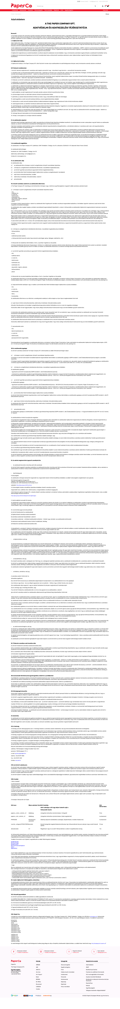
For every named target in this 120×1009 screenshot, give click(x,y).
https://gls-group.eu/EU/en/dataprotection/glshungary (23, 495)
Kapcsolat (105, 10)
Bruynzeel (39, 984)
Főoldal (12, 14)
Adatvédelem (18, 14)
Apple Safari (14, 848)
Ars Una (38, 972)
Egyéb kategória (69, 10)
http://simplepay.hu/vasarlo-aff (98, 943)
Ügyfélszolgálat (90, 988)
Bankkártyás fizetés (91, 969)
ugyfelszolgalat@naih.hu (20, 753)
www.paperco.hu (93, 916)
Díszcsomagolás (39, 10)
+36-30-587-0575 (103, 1)
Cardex (38, 989)
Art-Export (39, 974)
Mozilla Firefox (14, 844)
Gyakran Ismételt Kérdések (93, 977)
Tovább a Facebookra (22, 952)
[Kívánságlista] (105, 6)
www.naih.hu (18, 760)
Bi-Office (38, 981)
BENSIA (38, 979)
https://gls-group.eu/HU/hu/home (24, 485)
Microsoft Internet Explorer (18, 845)
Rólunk (88, 985)
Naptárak (56, 10)
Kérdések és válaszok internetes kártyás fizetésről (97, 980)
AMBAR (38, 964)
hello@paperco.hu (94, 1)
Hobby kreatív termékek (67, 972)
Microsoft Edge (15, 843)
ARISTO (38, 969)
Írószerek (30, 10)
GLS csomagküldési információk (95, 974)
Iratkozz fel (76, 952)
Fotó (62, 10)
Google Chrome (14, 841)
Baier (37, 977)
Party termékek (48, 10)
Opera (12, 847)
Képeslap (63, 981)
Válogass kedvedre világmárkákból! (95, 990)
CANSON (38, 986)
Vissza (107, 14)
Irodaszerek (15, 10)
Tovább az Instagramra (50, 952)
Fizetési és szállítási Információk (95, 972)
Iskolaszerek (23, 10)
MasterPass (89, 983)
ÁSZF (87, 967)
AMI (37, 967)
